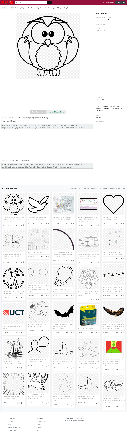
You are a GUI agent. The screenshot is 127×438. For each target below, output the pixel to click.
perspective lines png (116, 188)
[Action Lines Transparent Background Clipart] (14, 384)
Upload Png (41, 421)
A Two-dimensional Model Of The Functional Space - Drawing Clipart (13, 256)
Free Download (37, 112)
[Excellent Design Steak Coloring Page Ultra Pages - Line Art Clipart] (63, 276)
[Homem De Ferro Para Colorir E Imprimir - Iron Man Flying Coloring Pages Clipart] (113, 385)
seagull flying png (88, 188)
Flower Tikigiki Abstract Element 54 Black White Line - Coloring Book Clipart (88, 293)
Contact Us (12, 421)
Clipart (39, 424)
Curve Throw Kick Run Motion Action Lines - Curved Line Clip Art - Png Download (62, 254)
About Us (11, 418)
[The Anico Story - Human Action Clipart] (14, 313)
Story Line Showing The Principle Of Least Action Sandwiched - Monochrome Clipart (88, 256)
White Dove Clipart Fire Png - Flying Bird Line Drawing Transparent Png (37, 396)
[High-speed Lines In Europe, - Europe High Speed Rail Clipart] (63, 204)
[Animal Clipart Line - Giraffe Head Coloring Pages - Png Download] (14, 278)
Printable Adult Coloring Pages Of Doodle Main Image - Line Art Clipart (63, 398)
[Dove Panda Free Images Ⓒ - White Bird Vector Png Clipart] (38, 204)
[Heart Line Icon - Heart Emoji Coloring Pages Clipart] (113, 204)
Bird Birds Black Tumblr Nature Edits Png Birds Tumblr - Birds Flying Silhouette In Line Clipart (113, 289)
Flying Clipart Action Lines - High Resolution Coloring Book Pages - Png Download (13, 219)
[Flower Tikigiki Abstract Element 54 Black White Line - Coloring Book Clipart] (88, 278)
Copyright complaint (56, 112)
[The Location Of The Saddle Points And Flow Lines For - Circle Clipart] (113, 348)
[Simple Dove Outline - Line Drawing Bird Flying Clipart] (88, 384)
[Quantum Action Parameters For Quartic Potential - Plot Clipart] (113, 239)
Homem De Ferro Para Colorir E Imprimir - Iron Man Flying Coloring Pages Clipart (114, 400)
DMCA (10, 424)
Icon (38, 430)
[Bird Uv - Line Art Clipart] (38, 239)
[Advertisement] (48, 95)
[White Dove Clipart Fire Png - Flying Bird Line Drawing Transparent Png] (38, 382)
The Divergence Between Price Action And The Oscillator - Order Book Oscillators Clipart (88, 219)
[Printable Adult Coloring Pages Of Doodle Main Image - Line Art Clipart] (63, 384)
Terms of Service (14, 427)
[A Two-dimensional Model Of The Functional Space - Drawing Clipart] (14, 241)
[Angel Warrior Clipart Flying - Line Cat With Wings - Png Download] (88, 348)
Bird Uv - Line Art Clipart (35, 252)
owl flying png (101, 188)
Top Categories (108, 2)
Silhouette (40, 427)
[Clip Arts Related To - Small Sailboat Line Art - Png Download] (14, 348)
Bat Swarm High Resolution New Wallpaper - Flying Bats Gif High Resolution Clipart (63, 326)
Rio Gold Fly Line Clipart (85, 328)
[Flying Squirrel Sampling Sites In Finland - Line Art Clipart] (38, 311)
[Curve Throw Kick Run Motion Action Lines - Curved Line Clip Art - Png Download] (63, 239)
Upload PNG (120, 2)
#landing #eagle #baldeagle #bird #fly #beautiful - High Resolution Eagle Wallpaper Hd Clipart (113, 326)
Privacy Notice (13, 430)
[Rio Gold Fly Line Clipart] (88, 315)
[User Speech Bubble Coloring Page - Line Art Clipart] (38, 346)
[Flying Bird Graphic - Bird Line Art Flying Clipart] (63, 348)
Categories (40, 418)
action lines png (74, 188)
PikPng (4, 8)
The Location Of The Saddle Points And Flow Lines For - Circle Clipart (113, 363)
